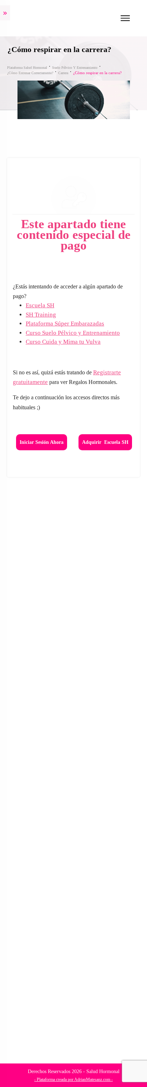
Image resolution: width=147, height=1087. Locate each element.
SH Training (41, 314)
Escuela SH (40, 305)
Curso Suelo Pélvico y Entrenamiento (73, 332)
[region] (73, 1023)
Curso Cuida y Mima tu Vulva (63, 341)
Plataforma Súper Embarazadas (65, 323)
